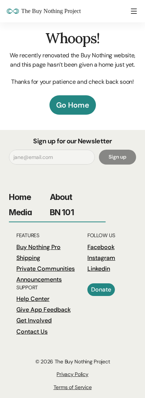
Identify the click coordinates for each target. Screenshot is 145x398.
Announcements (39, 279)
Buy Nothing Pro (38, 247)
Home (20, 197)
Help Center (32, 299)
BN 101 (62, 212)
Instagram (101, 258)
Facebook (101, 247)
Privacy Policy (72, 374)
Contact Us (32, 331)
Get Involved (34, 320)
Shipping (28, 258)
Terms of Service (73, 387)
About (61, 197)
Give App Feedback (43, 309)
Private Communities (45, 269)
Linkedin (98, 269)
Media (20, 212)
